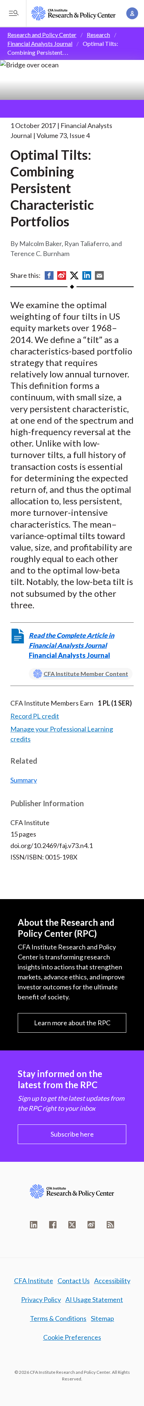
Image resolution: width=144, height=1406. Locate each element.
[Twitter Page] (72, 1224)
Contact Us (74, 1280)
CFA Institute (33, 1280)
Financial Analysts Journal (39, 43)
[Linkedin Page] (33, 1224)
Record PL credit (34, 716)
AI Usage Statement (94, 1299)
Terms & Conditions (58, 1318)
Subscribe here (72, 1134)
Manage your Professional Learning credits (61, 734)
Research (98, 34)
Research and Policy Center (41, 34)
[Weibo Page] (91, 1224)
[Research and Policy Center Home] (73, 13)
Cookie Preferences (72, 1337)
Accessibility (112, 1280)
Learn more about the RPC (72, 1023)
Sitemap (102, 1318)
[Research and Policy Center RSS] (110, 1224)
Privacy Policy (41, 1299)
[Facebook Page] (52, 1224)
